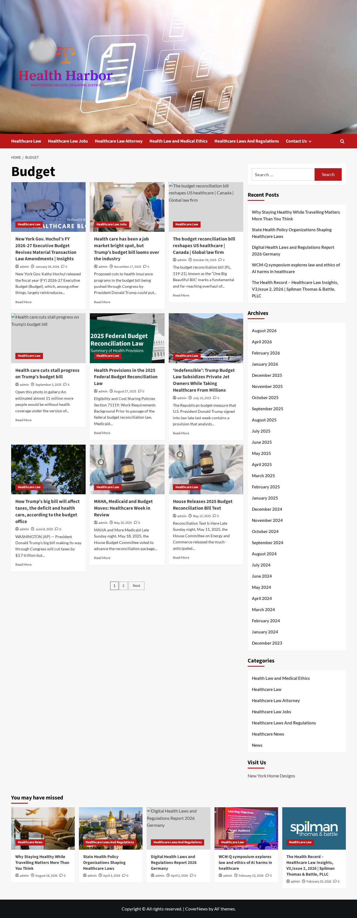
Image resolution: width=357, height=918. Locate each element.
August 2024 (264, 553)
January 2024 (265, 631)
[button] (342, 141)
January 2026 (265, 364)
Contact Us (296, 141)
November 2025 (267, 386)
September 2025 (267, 408)
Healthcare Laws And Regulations (246, 141)
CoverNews (196, 908)
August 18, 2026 (46, 875)
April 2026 (262, 341)
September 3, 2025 (48, 384)
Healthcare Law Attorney (119, 141)
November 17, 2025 (127, 266)
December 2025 (267, 375)
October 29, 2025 (204, 260)
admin (24, 266)
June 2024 (262, 576)
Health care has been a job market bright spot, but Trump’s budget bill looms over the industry (126, 249)
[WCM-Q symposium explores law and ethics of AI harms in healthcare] (246, 828)
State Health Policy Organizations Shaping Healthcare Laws (292, 233)
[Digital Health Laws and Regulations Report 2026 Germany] (178, 828)
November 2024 (267, 520)
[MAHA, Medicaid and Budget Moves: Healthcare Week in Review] (127, 469)
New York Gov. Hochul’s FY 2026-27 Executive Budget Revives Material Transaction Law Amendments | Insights (45, 249)
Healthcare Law (26, 141)
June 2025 (262, 442)
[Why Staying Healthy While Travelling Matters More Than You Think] (43, 828)
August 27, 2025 (125, 391)
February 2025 (266, 486)
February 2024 (266, 620)
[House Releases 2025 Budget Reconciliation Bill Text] (206, 469)
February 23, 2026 (251, 875)
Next (136, 586)
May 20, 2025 (123, 523)
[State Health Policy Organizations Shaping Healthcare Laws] (111, 828)
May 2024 (261, 587)
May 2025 (261, 453)
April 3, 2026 (111, 875)
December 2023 (267, 642)
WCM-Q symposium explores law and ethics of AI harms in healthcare (296, 268)
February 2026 (266, 352)
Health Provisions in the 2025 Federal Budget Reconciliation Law (126, 377)
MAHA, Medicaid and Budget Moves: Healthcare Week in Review (123, 508)
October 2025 (265, 397)
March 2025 (263, 475)
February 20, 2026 (319, 881)
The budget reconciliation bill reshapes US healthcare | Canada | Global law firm (204, 246)
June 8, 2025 (44, 529)
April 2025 (262, 464)
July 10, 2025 (202, 398)
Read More (23, 302)
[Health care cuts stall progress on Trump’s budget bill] (48, 338)
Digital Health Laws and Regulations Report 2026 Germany (293, 250)
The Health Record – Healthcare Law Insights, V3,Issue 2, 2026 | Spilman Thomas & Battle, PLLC (295, 289)
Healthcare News (268, 733)
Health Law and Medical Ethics (178, 141)
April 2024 (262, 598)
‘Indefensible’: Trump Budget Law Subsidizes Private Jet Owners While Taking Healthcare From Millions (204, 380)
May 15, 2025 (202, 516)
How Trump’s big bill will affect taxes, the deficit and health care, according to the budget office (47, 511)
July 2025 (261, 430)
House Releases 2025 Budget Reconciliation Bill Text (203, 505)
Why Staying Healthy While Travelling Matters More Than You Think (296, 215)
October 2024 (265, 531)
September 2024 (267, 542)
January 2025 (265, 497)
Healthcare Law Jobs (68, 141)
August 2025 (264, 419)
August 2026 (264, 330)
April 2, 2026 (179, 875)
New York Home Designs (271, 775)
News (257, 745)
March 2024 (263, 609)
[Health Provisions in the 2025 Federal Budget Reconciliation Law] (127, 338)
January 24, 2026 (47, 266)
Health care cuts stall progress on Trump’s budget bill (47, 373)
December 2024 (267, 509)
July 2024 (261, 564)
